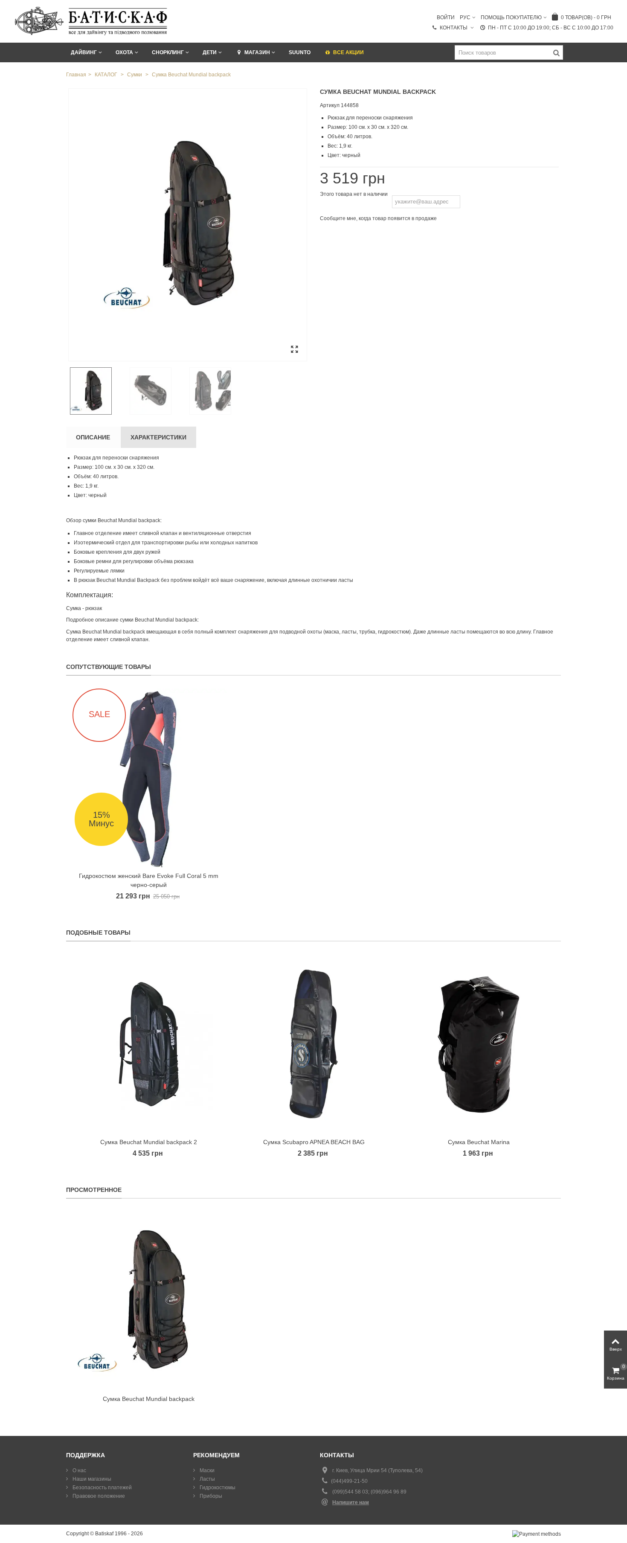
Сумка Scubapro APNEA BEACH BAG (314, 1142)
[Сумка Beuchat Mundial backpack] (188, 225)
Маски (206, 1470)
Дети (210, 52)
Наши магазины (91, 1479)
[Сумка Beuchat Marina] (479, 1043)
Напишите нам (350, 1502)
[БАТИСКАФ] (91, 21)
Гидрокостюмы (216, 1488)
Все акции (348, 52)
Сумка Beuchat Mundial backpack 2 (148, 1142)
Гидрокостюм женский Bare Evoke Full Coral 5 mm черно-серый (148, 880)
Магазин (257, 52)
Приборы (210, 1496)
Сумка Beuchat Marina (479, 1142)
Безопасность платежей (101, 1488)
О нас (78, 1470)
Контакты (454, 28)
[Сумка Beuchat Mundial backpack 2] (148, 1043)
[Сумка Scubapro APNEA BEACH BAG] (313, 1043)
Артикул (330, 105)
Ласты (206, 1479)
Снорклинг (168, 52)
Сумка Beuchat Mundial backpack (148, 1398)
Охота (124, 52)
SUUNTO (300, 52)
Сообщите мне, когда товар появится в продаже (378, 218)
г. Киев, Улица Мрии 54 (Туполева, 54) (377, 1470)
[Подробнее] (148, 1301)
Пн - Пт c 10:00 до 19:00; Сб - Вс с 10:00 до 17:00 (550, 28)
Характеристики (158, 437)
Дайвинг (84, 52)
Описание (93, 437)
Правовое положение (98, 1496)
